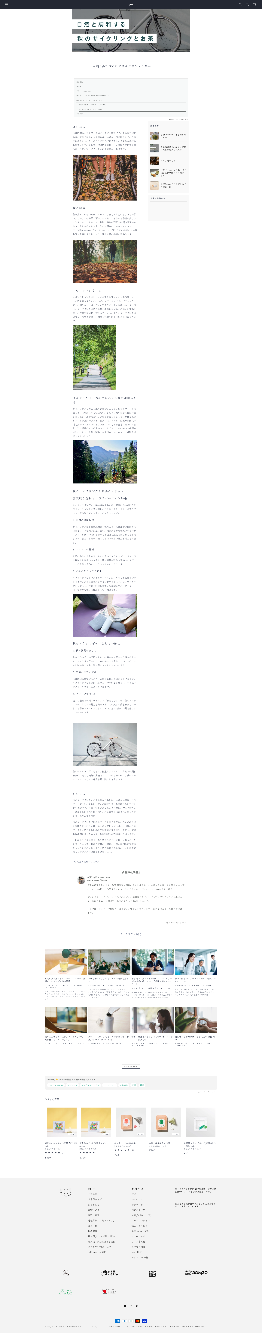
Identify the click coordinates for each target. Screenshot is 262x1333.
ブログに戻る (133, 934)
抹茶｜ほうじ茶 (140, 1225)
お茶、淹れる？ (168, 160)
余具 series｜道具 (140, 1231)
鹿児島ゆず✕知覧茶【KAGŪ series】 (93, 1144)
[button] (6, 4)
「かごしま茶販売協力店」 (195, 1205)
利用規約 (148, 1326)
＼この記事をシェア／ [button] (88, 861)
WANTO (185, 923)
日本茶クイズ (95, 1199)
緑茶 (142, 1085)
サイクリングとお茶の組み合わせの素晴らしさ (93, 95)
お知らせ (92, 1194)
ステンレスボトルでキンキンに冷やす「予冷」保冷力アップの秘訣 (108, 1038)
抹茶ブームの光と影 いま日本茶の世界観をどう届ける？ (174, 173)
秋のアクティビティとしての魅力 (90, 109)
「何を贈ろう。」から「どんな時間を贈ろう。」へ (108, 980)
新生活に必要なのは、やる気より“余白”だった (196, 1038)
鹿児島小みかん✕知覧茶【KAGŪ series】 (61, 1144)
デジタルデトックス (90, 1085)
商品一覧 (92, 1225)
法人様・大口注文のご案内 (101, 1241)
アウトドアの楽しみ (83, 91)
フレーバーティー (141, 1220)
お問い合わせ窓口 (97, 1252)
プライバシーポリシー (132, 1326)
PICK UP (137, 1199)
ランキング (137, 1204)
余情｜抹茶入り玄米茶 (159, 1143)
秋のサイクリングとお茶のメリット (89, 100)
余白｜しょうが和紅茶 (125, 1143)
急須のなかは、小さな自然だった (173, 136)
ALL (134, 1194)
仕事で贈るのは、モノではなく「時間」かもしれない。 (195, 980)
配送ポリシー (161, 1326)
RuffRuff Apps (176, 119)
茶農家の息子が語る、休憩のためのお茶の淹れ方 (173, 148)
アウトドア (72, 1085)
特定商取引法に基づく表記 (193, 1326)
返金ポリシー (114, 1326)
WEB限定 (137, 1252)
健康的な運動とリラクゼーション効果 (92, 105)
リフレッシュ (110, 1085)
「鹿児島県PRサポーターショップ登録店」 (195, 1190)
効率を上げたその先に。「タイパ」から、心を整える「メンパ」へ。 (65, 1038)
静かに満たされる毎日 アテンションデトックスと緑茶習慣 (152, 1038)
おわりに (79, 114)
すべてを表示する (131, 1066)
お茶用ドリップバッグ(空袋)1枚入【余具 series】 (200, 1144)
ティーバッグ (138, 1236)
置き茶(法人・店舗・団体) (101, 1236)
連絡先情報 (174, 1326)
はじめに (79, 82)
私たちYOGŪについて (99, 1247)
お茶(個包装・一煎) (141, 1215)
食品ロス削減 (138, 1247)
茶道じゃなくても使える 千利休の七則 (174, 185)
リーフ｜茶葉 (138, 1241)
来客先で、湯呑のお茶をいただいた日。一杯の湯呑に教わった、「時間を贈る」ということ (152, 981)
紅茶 (134, 1085)
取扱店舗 (92, 1231)
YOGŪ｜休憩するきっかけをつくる (66, 1326)
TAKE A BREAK (56, 1085)
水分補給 (124, 1085)
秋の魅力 (79, 86)
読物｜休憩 (93, 1215)
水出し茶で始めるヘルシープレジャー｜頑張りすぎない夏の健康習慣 (65, 980)
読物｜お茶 (93, 1209)
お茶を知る (93, 1204)
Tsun (186, 119)
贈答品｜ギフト (140, 1209)
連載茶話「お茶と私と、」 (101, 1220)
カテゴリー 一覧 (140, 1257)
